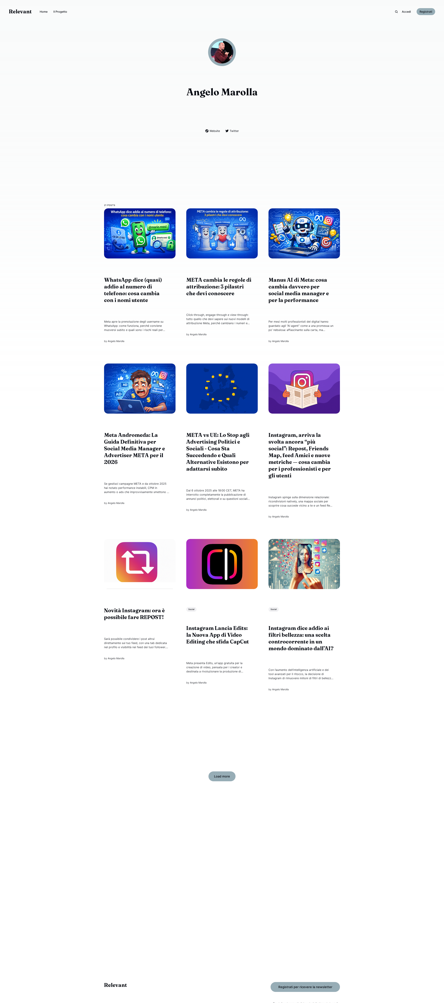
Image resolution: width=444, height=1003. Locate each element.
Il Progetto (60, 11)
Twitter (234, 131)
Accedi (406, 11)
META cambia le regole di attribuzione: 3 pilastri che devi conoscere (218, 287)
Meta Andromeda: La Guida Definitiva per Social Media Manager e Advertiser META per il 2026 (134, 448)
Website (215, 131)
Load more (222, 776)
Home (44, 11)
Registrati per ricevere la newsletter (305, 987)
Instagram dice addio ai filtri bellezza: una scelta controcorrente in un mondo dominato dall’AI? (301, 638)
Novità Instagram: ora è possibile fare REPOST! (134, 613)
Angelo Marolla (116, 341)
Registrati (426, 11)
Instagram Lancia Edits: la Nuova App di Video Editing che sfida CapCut (217, 635)
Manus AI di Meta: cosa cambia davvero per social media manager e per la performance (298, 290)
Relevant (20, 11)
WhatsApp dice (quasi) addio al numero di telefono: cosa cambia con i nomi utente (133, 290)
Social (191, 609)
